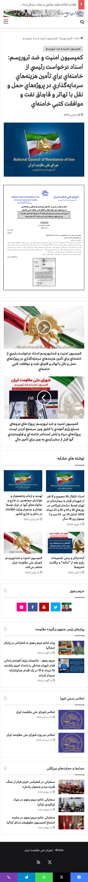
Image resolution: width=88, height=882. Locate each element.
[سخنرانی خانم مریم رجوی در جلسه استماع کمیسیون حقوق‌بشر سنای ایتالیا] (71, 822)
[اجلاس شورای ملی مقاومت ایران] (71, 719)
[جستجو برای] (82, 21)
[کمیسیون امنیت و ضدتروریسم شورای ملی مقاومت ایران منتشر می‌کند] (23, 543)
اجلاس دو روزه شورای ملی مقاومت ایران (31, 735)
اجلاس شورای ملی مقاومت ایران (35, 712)
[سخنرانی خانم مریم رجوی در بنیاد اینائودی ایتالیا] (71, 804)
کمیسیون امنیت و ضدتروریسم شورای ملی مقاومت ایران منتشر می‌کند (23, 562)
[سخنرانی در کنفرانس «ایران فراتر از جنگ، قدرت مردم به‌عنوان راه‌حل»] (71, 787)
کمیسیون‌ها (66, 38)
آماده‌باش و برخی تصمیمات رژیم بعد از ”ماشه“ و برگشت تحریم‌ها (66, 562)
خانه (77, 38)
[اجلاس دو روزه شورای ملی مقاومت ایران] (71, 742)
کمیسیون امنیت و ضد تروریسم (40, 38)
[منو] (6, 21)
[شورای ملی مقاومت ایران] (44, 13)
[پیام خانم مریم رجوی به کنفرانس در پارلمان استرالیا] (71, 648)
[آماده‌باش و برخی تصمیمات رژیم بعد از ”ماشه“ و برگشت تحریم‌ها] (65, 543)
